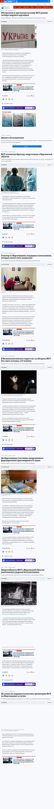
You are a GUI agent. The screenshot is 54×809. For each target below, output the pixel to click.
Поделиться (50, 21)
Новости (2, 10)
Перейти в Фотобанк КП (13, 49)
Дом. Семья (2, 135)
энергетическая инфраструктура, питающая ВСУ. (14, 614)
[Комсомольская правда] (9, 1)
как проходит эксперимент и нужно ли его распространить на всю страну (23, 88)
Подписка (50, 4)
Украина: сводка (26, 7)
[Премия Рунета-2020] (16, 1)
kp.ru (34, 95)
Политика (6, 10)
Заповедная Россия (46, 7)
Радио (40, 4)
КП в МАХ (32, 7)
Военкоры (20, 7)
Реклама (44, 4)
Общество (14, 329)
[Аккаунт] (52, 1)
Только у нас (14, 7)
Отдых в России (38, 7)
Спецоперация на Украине (8, 103)
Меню (2, 1)
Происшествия (7, 787)
